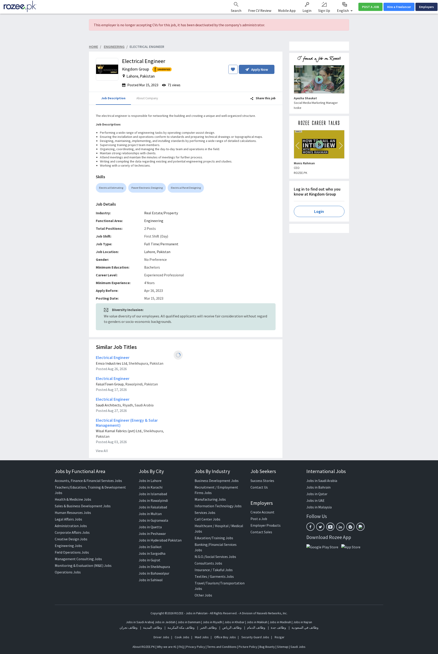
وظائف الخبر (208, 627)
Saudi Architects (108, 405)
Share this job (265, 98)
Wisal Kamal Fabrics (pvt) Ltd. (119, 431)
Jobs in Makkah (257, 622)
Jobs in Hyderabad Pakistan (160, 540)
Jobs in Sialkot (150, 546)
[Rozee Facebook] (310, 527)
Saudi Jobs (297, 647)
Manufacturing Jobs (210, 499)
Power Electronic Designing (147, 187)
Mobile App (287, 10)
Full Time (151, 244)
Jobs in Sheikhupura (154, 566)
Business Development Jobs (217, 480)
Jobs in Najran (302, 622)
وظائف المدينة (152, 627)
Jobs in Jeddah (165, 622)
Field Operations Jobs (72, 552)
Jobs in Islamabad (153, 494)
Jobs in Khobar (234, 622)
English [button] (343, 10)
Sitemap (282, 647)
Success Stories (262, 480)
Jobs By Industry (212, 471)
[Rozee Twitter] (320, 527)
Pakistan (163, 251)
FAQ (181, 647)
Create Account (262, 512)
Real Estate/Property (161, 213)
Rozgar (279, 637)
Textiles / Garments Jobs (214, 576)
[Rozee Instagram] (360, 527)
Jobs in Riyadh (212, 622)
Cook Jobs (182, 637)
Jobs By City (151, 471)
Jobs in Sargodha (152, 553)
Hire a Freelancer (399, 7)
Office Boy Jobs (225, 637)
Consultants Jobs (208, 563)
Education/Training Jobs (214, 538)
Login (306, 10)
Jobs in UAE (315, 500)
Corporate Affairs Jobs (72, 532)
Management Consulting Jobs (78, 559)
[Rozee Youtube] (330, 527)
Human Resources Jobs (73, 512)
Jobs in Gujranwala (153, 520)
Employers (426, 7)
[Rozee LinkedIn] (340, 527)
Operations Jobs (68, 572)
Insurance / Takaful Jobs (214, 570)
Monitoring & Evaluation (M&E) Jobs (83, 565)
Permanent (169, 244)
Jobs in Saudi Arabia (321, 480)
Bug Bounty (267, 647)
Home (93, 46)
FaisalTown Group (110, 384)
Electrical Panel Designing (186, 187)
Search (236, 10)
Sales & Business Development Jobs (83, 506)
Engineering (153, 220)
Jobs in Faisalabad (153, 507)
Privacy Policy (195, 647)
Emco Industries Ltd (111, 363)
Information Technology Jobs (218, 506)
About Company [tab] (147, 98)
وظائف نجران (129, 627)
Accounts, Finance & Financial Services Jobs (88, 480)
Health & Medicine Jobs (73, 499)
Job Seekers (263, 471)
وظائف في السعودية (305, 627)
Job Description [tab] (113, 98)
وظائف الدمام (256, 627)
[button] (297, 80)
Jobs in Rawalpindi (153, 500)
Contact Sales (261, 532)
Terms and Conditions (222, 647)
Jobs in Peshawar (152, 533)
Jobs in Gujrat (149, 560)
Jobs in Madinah (280, 622)
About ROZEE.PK (144, 647)
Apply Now (259, 69)
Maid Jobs (202, 637)
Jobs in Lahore (150, 480)
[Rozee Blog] (350, 527)
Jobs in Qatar (316, 494)
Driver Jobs (161, 637)
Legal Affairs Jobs (68, 519)
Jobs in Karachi (150, 487)
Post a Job (258, 518)
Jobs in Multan (150, 513)
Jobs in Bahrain (318, 487)
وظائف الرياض (232, 627)
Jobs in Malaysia (319, 507)
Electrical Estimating (111, 187)
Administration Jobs (71, 525)
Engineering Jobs (68, 545)
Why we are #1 (167, 647)
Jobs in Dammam (189, 622)
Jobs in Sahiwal (151, 580)
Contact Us (259, 487)
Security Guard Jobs (255, 637)
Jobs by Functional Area (80, 471)
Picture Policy (248, 647)
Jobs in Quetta (150, 527)
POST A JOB (370, 7)
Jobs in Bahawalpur (154, 573)
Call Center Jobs (207, 519)
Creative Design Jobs (71, 539)
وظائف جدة (278, 627)
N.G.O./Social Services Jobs (215, 556)
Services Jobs (205, 512)
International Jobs (326, 471)
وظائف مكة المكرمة (181, 627)
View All (102, 450)
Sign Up (324, 10)
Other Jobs (203, 595)
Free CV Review (259, 10)
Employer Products (265, 525)
